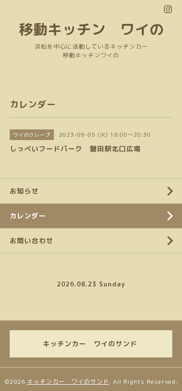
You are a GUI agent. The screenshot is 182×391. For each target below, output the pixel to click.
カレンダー (28, 215)
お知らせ (24, 191)
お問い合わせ (31, 240)
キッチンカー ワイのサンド (68, 381)
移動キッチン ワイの (91, 29)
